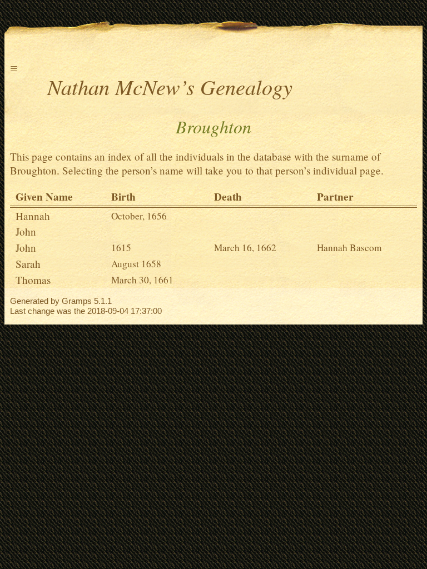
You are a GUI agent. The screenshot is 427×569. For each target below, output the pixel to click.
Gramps (77, 301)
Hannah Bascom (349, 247)
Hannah (33, 216)
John (26, 231)
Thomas (33, 280)
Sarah (28, 264)
